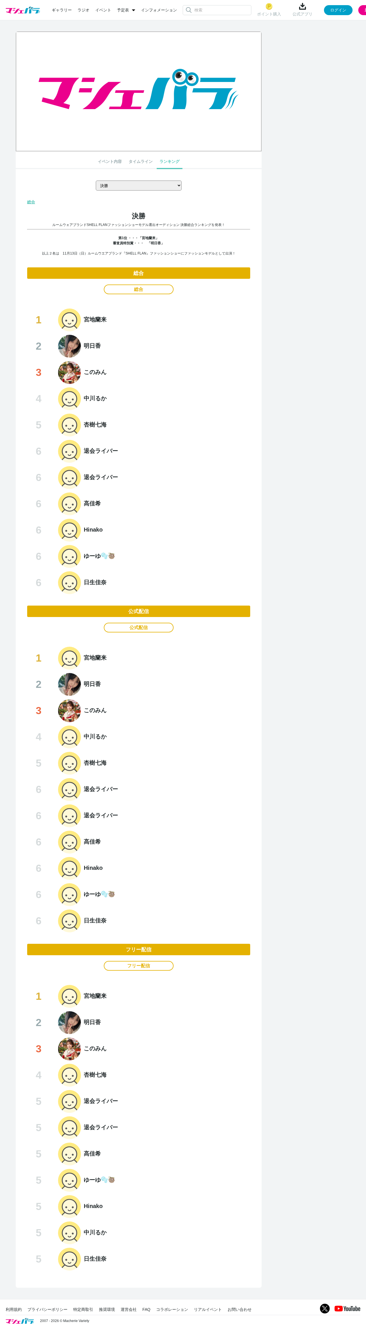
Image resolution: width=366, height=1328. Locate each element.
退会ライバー (101, 451)
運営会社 (129, 1309)
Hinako (93, 529)
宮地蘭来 (95, 319)
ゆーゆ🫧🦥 (99, 556)
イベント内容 (110, 161)
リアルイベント (208, 1309)
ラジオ (83, 10)
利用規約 (14, 1309)
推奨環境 (107, 1309)
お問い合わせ (240, 1309)
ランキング (170, 161)
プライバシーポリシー (47, 1309)
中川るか (95, 398)
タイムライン (141, 161)
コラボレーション (172, 1309)
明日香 (92, 345)
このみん (95, 372)
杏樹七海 (95, 424)
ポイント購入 (269, 14)
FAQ (146, 1309)
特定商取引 (83, 1309)
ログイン (338, 10)
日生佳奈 (95, 582)
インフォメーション (159, 10)
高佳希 (92, 503)
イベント (103, 10)
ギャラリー (62, 10)
